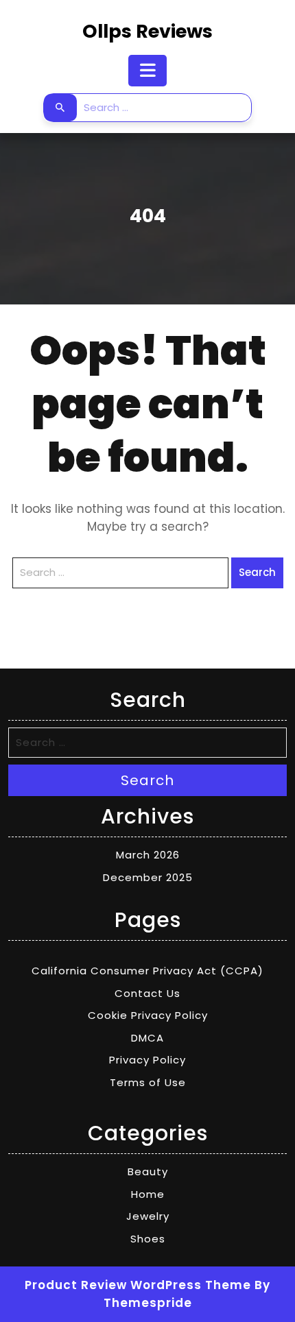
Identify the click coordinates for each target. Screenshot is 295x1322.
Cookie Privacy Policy (148, 1015)
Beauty (148, 1171)
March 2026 (148, 855)
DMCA (147, 1038)
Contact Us (147, 993)
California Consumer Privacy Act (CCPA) (147, 970)
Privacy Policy (147, 1060)
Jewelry (147, 1216)
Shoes (147, 1238)
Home (148, 1194)
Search (60, 107)
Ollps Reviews (147, 31)
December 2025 (148, 877)
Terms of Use (148, 1082)
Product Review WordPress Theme (138, 1285)
